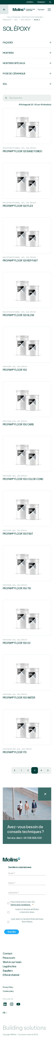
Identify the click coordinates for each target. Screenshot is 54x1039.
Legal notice (9, 966)
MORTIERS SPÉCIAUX (14, 63)
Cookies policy (8, 991)
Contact (7, 953)
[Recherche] (6, 98)
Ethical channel (11, 975)
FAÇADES (8, 42)
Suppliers (8, 970)
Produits (7, 20)
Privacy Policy (8, 987)
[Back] (4, 9)
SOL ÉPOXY (26, 20)
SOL (16, 20)
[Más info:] (5, 1005)
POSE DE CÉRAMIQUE (14, 73)
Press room (9, 957)
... (3, 17)
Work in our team (12, 962)
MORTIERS (8, 52)
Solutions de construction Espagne (25, 17)
